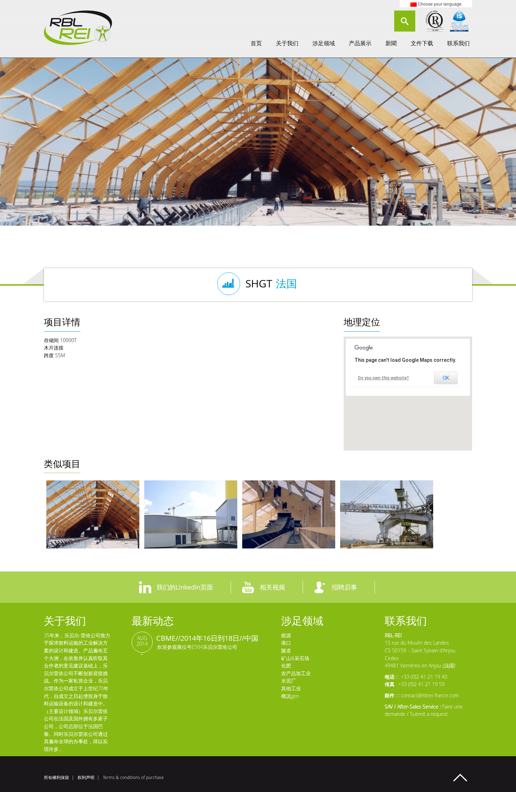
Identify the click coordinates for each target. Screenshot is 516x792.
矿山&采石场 (295, 658)
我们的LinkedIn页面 (185, 587)
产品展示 (360, 43)
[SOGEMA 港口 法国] (288, 514)
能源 (286, 635)
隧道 (286, 650)
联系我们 (458, 43)
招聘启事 (344, 587)
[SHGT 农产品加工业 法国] (92, 514)
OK (446, 378)
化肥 (286, 665)
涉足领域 (323, 43)
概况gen (290, 696)
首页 (256, 43)
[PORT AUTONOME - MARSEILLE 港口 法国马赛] (386, 514)
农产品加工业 (296, 673)
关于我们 (287, 43)
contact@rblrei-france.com (430, 695)
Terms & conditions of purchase (133, 777)
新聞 (391, 43)
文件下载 (422, 43)
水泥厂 (288, 680)
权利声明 (86, 777)
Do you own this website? (383, 377)
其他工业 (291, 688)
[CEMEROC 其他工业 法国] (190, 514)
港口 (286, 642)
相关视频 (272, 587)
